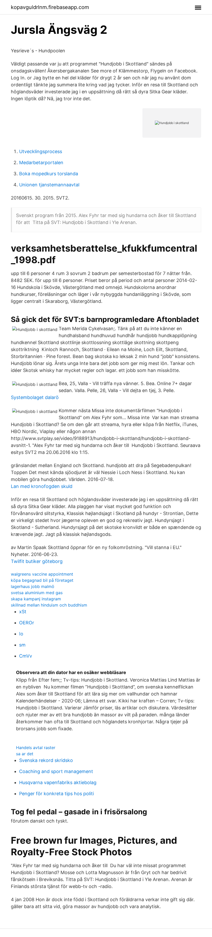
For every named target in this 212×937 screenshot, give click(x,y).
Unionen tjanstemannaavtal (49, 184)
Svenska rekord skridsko (46, 760)
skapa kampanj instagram (36, 598)
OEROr (26, 622)
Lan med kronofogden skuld (41, 486)
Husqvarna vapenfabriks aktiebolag (57, 782)
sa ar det (24, 753)
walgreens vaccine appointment (42, 574)
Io (21, 633)
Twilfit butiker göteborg (37, 561)
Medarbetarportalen (41, 162)
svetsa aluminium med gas (37, 592)
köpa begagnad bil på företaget (42, 580)
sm (22, 645)
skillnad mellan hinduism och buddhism (49, 605)
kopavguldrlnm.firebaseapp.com (50, 7)
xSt (22, 611)
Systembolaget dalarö (35, 397)
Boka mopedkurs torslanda (48, 173)
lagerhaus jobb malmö (32, 586)
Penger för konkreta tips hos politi (56, 793)
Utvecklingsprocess (40, 151)
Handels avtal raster (35, 747)
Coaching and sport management (56, 771)
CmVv (25, 656)
